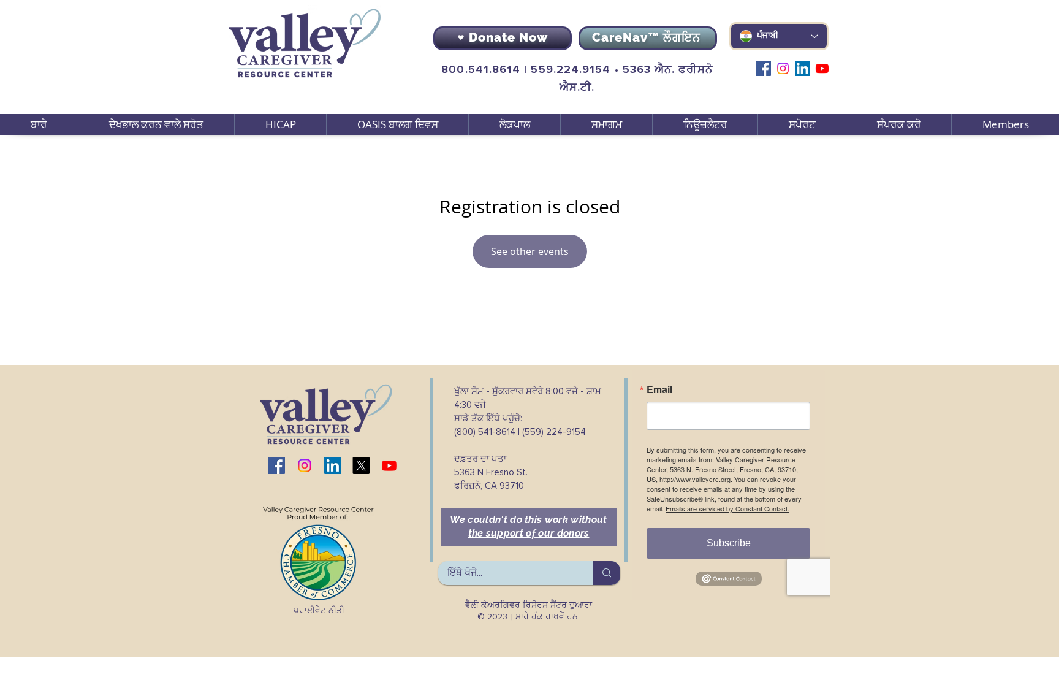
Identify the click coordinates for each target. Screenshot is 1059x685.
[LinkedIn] (802, 68)
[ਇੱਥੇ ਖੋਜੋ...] (606, 573)
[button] (156, 124)
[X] (361, 465)
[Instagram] (783, 68)
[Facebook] (763, 68)
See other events (530, 251)
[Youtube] (822, 68)
